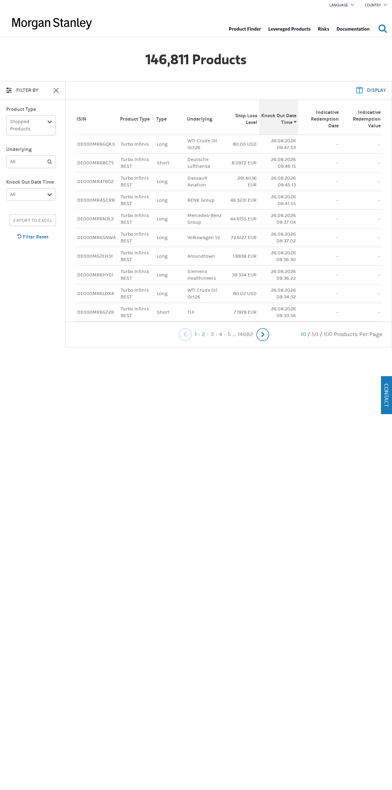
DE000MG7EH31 (95, 256)
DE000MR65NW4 (96, 237)
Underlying (19, 149)
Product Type (21, 109)
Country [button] (373, 5)
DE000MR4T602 (95, 181)
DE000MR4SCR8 (96, 200)
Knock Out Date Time (30, 182)
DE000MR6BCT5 (95, 163)
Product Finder (245, 28)
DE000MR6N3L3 (95, 219)
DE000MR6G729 (95, 312)
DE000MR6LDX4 (95, 293)
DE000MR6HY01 (95, 275)
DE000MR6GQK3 (96, 144)
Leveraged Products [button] (289, 28)
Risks (323, 28)
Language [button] (339, 5)
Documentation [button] (353, 28)
